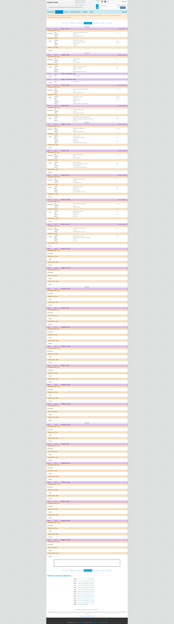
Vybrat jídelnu (50, 12)
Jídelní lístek (52, 2)
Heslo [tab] (98, 1)
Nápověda (124, 1)
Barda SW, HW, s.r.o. (96, 622)
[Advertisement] (133, 20)
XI (91, 579)
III (79, 581)
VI (83, 581)
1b (119, 128)
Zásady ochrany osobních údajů (87, 616)
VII (85, 581)
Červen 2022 (80, 23)
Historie (66, 12)
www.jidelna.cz (80, 622)
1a (119, 42)
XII (93, 579)
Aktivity (91, 12)
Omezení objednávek (80, 4)
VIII (87, 581)
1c (120, 42)
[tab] (102, 1)
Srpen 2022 (95, 23)
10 (117, 42)
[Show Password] (118, 7)
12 (119, 203)
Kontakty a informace (75, 12)
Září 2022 (102, 23)
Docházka (85, 12)
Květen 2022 (73, 23)
